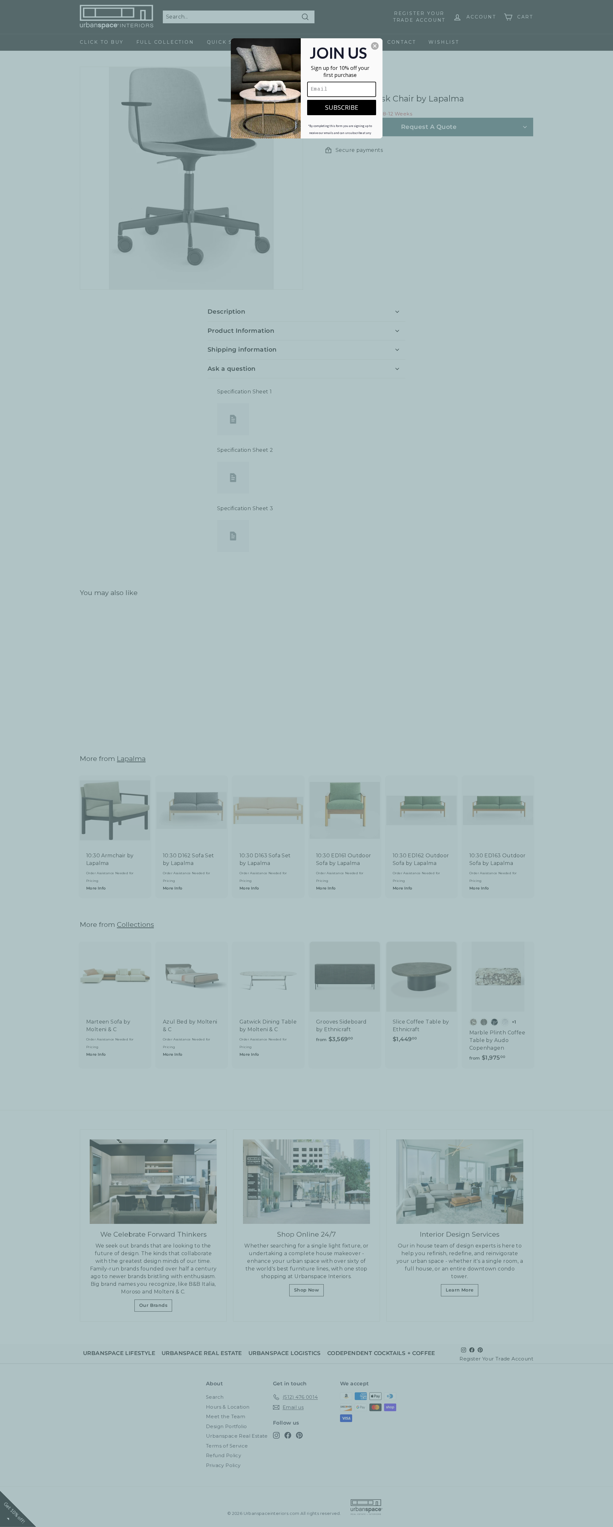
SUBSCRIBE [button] (341, 107)
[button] (375, 46)
